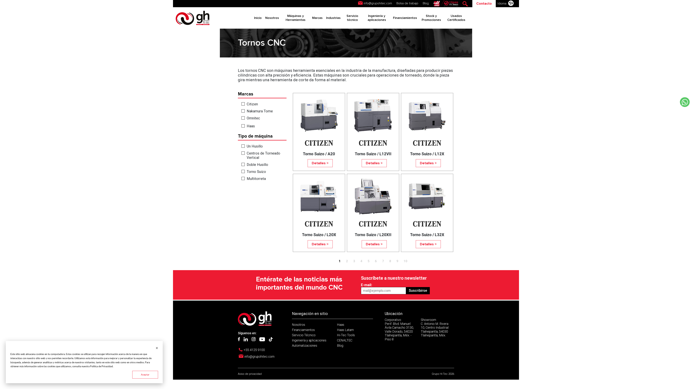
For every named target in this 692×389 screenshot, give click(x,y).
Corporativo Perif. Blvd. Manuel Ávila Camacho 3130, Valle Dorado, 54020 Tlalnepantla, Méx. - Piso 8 (399, 329)
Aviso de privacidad (250, 373)
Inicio (258, 18)
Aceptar (145, 374)
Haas (251, 126)
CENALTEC (344, 340)
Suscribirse (418, 290)
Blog (426, 3)
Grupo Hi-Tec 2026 (443, 373)
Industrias (333, 18)
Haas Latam (345, 330)
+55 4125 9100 (254, 350)
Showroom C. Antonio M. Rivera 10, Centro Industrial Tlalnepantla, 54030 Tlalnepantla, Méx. (435, 327)
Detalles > (320, 163)
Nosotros (272, 18)
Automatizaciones (304, 345)
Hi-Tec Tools (346, 335)
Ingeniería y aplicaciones (309, 340)
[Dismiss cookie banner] (157, 348)
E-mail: (366, 285)
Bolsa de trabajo (407, 3)
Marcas (317, 18)
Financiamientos (405, 18)
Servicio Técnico (304, 335)
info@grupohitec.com (378, 3)
